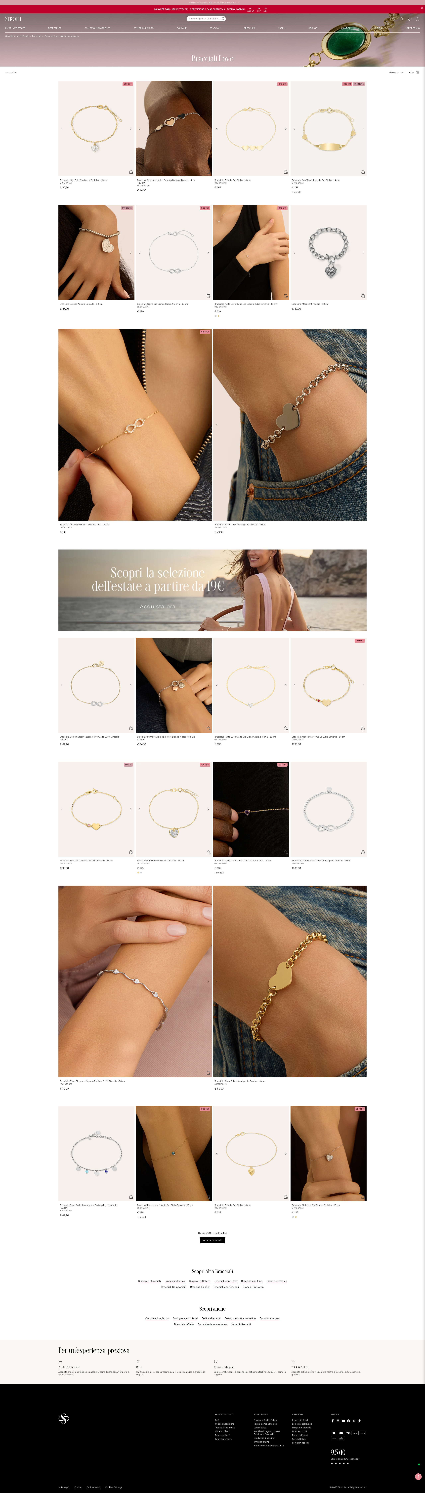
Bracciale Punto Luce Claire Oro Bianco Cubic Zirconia (245, 304)
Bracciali (36, 36)
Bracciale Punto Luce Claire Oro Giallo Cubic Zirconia (245, 737)
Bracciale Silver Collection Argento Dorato (239, 1081)
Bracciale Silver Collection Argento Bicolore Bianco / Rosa (166, 181)
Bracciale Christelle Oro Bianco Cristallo (316, 1205)
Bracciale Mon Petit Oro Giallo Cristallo (83, 180)
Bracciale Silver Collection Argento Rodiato (239, 524)
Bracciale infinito (184, 1324)
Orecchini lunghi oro (157, 1318)
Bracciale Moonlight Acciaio (310, 304)
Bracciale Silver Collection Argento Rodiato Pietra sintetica (89, 1206)
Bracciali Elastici (200, 1287)
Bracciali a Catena (200, 1281)
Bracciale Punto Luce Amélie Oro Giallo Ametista (242, 861)
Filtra (411, 72)
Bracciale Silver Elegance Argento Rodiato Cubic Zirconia (93, 1081)
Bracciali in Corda (253, 1287)
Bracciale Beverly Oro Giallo (232, 180)
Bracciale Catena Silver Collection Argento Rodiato (321, 861)
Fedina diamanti (211, 1318)
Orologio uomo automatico (240, 1318)
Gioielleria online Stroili (16, 36)
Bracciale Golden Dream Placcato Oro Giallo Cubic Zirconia (89, 738)
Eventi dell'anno (300, 1435)
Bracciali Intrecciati (149, 1281)
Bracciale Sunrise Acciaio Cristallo (81, 304)
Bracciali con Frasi (252, 1281)
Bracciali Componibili (173, 1287)
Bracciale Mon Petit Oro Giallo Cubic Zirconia (318, 737)
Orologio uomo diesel (185, 1318)
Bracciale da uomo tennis (212, 1324)
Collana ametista (270, 1318)
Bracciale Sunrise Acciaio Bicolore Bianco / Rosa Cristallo (166, 738)
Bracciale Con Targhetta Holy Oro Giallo (316, 180)
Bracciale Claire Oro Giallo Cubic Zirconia (84, 524)
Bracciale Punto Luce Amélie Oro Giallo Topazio (165, 1205)
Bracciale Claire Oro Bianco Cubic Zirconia (162, 304)
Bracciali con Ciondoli (226, 1287)
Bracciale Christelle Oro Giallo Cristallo (160, 861)
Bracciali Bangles (277, 1281)
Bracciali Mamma (175, 1281)
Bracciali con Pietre (225, 1281)
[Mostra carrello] (418, 19)
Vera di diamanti (241, 1324)
